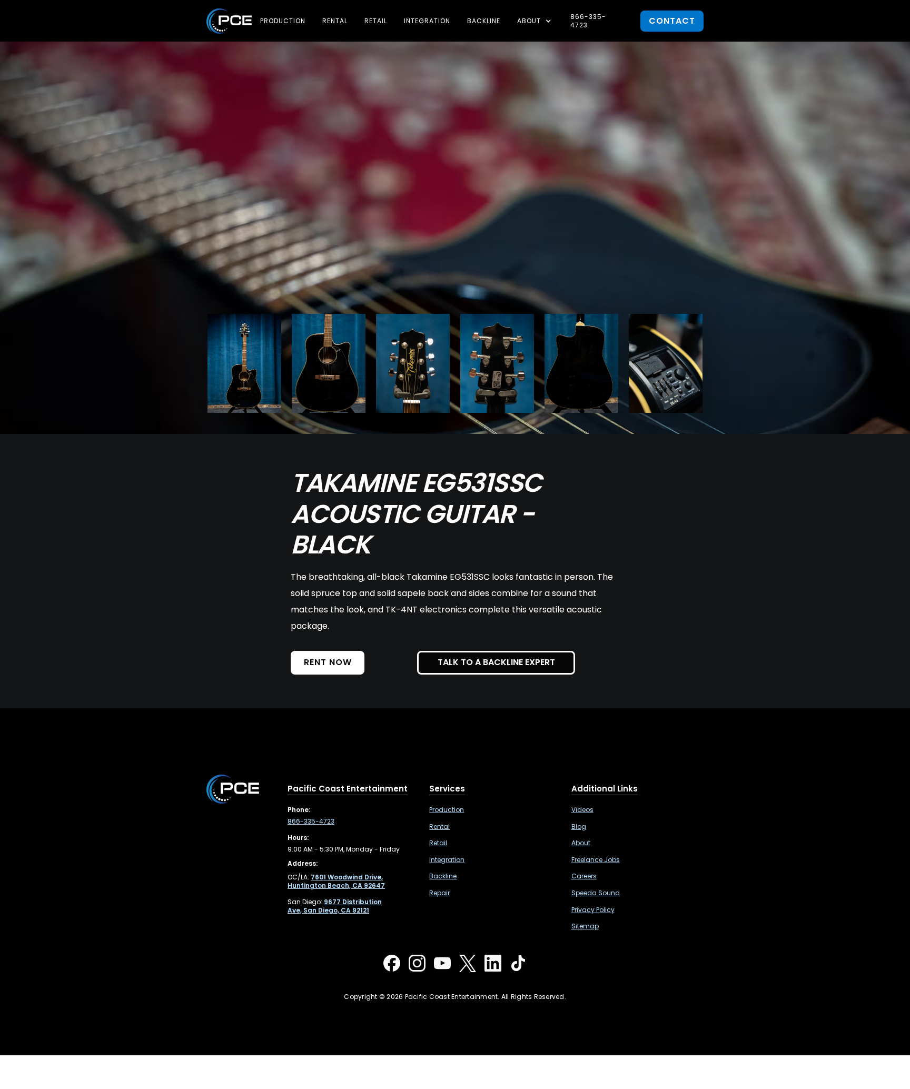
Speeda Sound (595, 893)
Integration (427, 20)
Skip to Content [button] (52, 15)
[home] (229, 21)
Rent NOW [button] (328, 662)
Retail (375, 20)
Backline (483, 20)
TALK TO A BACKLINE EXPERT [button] (496, 662)
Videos (582, 810)
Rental (335, 20)
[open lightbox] (244, 363)
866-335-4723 (588, 20)
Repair (439, 893)
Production (282, 20)
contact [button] (672, 21)
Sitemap (585, 926)
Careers (584, 876)
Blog (578, 827)
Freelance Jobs (595, 860)
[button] (535, 21)
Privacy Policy (593, 910)
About (580, 843)
